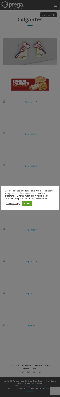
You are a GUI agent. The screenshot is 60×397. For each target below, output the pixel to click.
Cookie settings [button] (13, 203)
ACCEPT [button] (27, 203)
